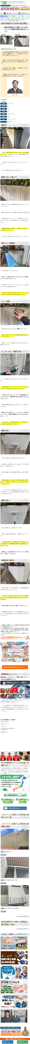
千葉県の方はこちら (22, 1042)
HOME (2, 19)
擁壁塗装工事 (6, 68)
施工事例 (7, 19)
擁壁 (22, 52)
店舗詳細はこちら (4, 732)
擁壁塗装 (26, 587)
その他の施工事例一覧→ (23, 916)
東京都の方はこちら (7, 1042)
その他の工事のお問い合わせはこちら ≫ (15, 667)
